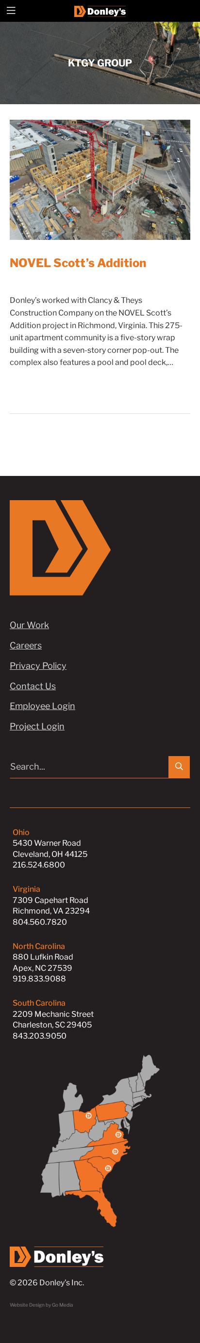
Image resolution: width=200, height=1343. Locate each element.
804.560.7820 (40, 922)
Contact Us (33, 686)
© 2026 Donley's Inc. (47, 1282)
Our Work (29, 625)
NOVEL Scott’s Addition (78, 263)
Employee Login (42, 706)
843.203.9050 (40, 1036)
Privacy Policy (38, 666)
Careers (26, 645)
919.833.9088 (39, 978)
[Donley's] (100, 10)
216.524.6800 (39, 864)
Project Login (37, 726)
